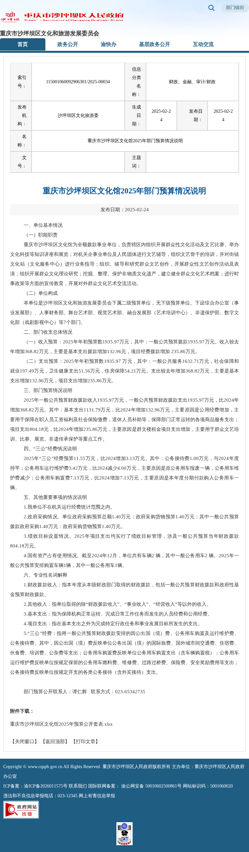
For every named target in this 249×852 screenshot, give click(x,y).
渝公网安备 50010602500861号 (151, 786)
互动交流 (203, 44)
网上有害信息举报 (97, 795)
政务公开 (67, 44)
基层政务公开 (154, 44)
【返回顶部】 (55, 741)
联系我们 (78, 786)
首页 (23, 44)
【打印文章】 (85, 741)
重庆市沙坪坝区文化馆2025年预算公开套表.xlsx (61, 724)
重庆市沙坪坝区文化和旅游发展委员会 (49, 33)
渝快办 (108, 44)
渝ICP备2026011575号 (45, 786)
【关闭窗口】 (24, 741)
